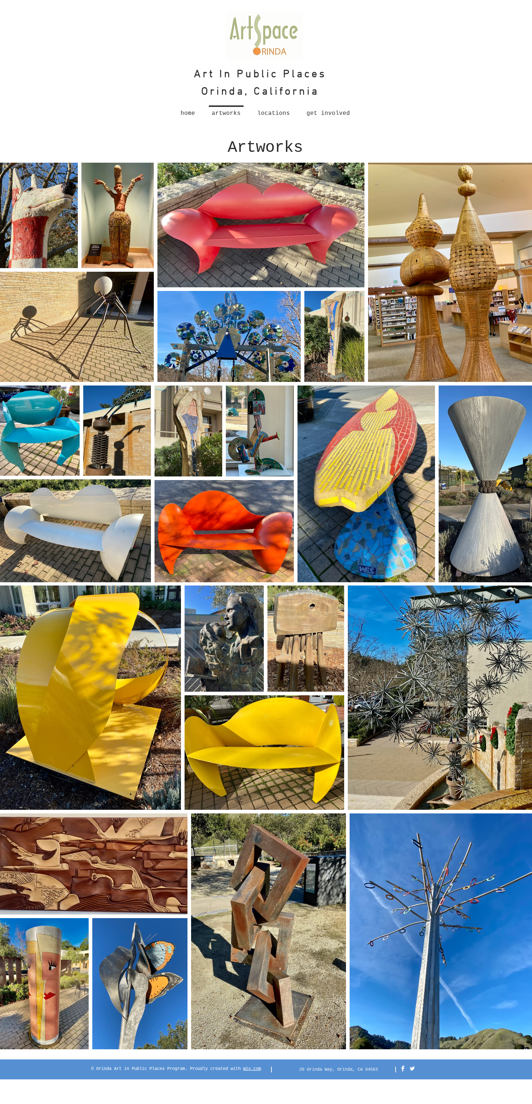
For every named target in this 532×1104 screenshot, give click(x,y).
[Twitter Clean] (412, 1068)
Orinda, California (260, 92)
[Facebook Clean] (403, 1068)
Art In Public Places (260, 74)
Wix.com (252, 1068)
